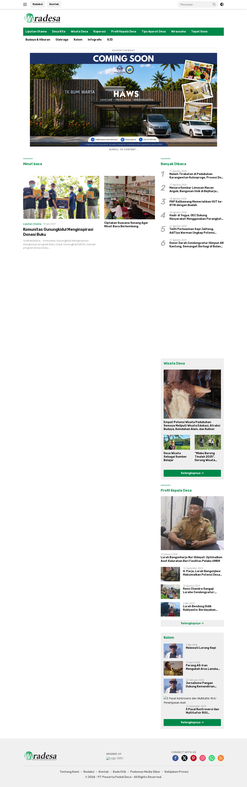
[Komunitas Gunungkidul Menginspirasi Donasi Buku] (61, 197)
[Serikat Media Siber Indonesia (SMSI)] (114, 758)
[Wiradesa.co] (42, 18)
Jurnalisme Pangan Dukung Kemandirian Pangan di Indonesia (200, 684)
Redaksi (38, 4)
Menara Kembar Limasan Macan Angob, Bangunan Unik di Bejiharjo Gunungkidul (193, 189)
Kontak (54, 4)
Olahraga (62, 39)
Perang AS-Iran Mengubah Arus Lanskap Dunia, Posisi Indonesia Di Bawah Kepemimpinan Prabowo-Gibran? (203, 667)
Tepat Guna (199, 31)
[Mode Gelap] (222, 4)
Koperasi (99, 31)
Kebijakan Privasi (176, 771)
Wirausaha (178, 31)
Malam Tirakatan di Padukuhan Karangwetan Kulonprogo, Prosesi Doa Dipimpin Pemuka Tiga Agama (196, 175)
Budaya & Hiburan (37, 39)
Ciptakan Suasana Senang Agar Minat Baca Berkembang (126, 224)
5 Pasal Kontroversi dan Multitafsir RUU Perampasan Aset (202, 711)
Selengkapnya (191, 473)
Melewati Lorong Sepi (201, 648)
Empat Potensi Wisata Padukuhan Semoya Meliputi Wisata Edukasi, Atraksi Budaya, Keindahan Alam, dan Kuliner (192, 426)
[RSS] (221, 758)
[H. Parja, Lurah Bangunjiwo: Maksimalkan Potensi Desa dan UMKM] (170, 574)
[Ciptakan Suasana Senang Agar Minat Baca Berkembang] (129, 197)
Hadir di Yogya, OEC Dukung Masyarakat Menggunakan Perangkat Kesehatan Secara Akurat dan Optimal (196, 217)
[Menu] (25, 4)
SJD (110, 39)
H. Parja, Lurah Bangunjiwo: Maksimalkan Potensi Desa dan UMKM (202, 573)
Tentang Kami (69, 771)
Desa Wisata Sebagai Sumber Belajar (175, 457)
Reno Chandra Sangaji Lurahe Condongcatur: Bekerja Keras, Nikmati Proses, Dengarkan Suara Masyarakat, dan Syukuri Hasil (200, 590)
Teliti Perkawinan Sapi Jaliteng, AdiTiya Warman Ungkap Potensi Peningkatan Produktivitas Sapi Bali (194, 230)
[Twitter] (184, 758)
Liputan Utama (36, 31)
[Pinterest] (193, 758)
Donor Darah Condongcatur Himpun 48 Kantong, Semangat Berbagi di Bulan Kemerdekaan (196, 244)
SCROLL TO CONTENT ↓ (123, 149)
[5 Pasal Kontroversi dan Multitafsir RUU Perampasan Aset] (192, 700)
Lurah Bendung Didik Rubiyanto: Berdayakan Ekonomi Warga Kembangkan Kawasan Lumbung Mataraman (203, 608)
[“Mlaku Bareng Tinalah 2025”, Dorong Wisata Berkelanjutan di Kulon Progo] (208, 442)
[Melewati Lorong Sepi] (173, 651)
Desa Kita (58, 31)
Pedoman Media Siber (145, 771)
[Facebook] (175, 758)
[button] (214, 4)
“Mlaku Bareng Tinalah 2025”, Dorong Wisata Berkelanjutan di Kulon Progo (206, 457)
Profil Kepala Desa (123, 31)
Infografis (95, 39)
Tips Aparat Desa (154, 31)
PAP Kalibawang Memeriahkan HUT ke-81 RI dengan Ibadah (196, 203)
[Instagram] (203, 758)
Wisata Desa (79, 31)
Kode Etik (119, 771)
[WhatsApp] (212, 758)
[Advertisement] (89, 297)
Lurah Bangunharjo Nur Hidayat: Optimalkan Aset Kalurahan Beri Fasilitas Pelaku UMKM (191, 559)
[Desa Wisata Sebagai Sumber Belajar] (177, 442)
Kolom (78, 39)
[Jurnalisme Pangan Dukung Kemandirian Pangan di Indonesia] (173, 686)
